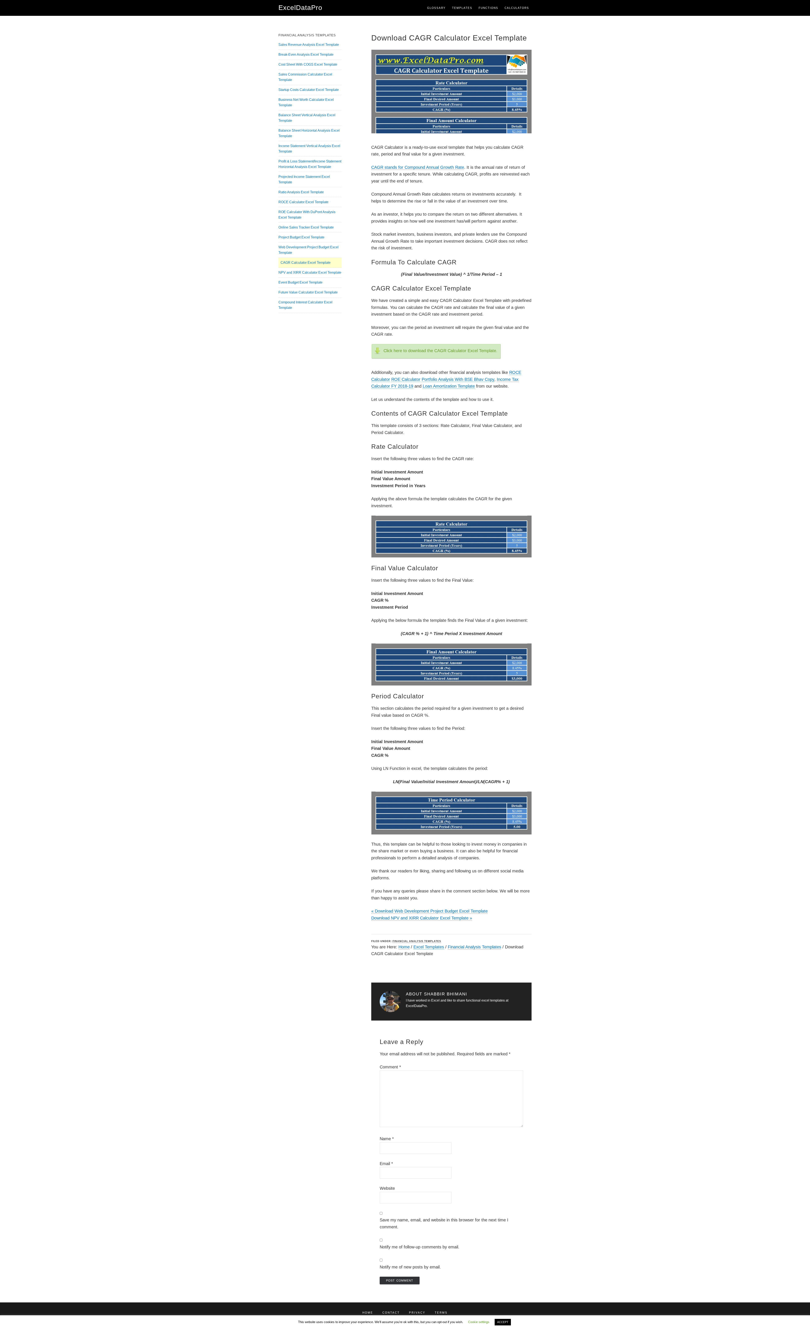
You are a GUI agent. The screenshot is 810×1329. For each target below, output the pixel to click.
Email (386, 1163)
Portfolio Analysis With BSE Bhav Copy (458, 379)
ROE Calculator (405, 379)
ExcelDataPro (300, 7)
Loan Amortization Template (449, 386)
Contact (391, 1312)
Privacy (417, 1312)
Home (404, 947)
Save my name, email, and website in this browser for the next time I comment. (444, 1223)
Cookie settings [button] (478, 1322)
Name (387, 1138)
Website (387, 1188)
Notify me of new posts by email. (410, 1267)
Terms (441, 1312)
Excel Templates (428, 947)
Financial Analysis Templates (417, 941)
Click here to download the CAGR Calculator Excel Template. (440, 350)
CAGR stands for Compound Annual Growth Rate (417, 167)
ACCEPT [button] (502, 1322)
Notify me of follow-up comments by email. (419, 1247)
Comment (390, 1067)
